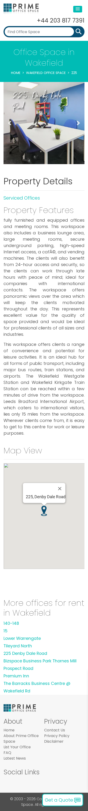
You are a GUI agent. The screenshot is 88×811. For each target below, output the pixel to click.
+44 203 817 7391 (60, 20)
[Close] (59, 488)
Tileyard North (18, 646)
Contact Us (54, 730)
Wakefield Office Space (46, 72)
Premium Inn (16, 676)
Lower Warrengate (22, 638)
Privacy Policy (56, 735)
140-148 (11, 623)
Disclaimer (54, 741)
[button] (77, 9)
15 (6, 631)
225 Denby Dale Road (25, 653)
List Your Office (17, 747)
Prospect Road (18, 668)
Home (15, 72)
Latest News (15, 758)
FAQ (7, 752)
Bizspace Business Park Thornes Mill (40, 661)
